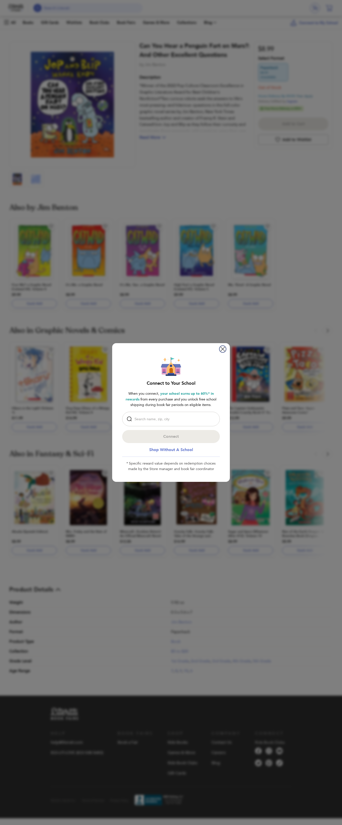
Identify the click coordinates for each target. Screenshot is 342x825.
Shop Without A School (171, 450)
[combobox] (172, 419)
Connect (171, 436)
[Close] (223, 349)
